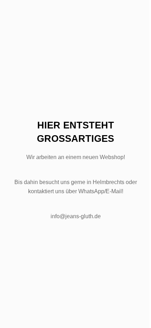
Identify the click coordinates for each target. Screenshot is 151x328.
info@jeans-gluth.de (76, 216)
